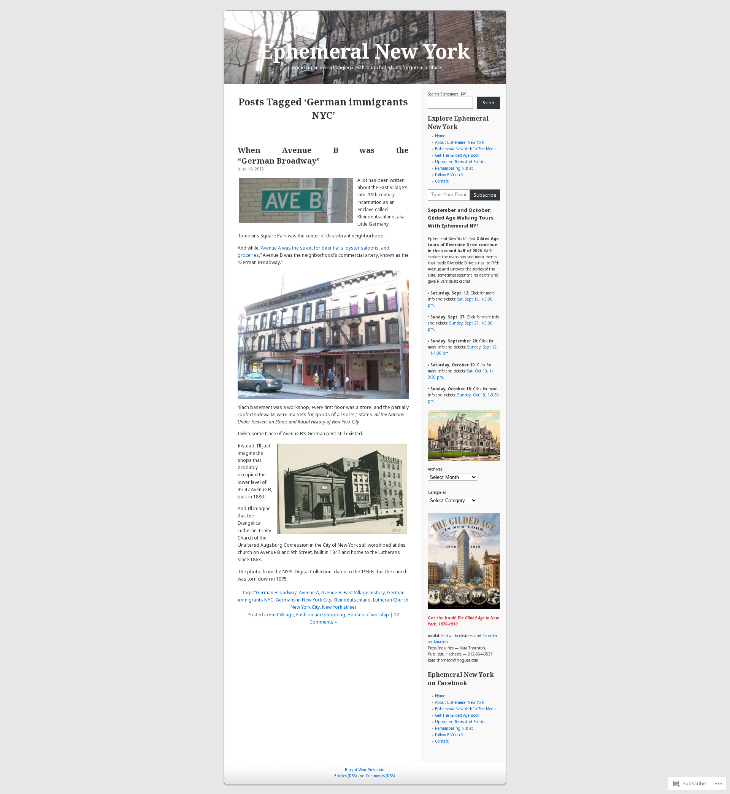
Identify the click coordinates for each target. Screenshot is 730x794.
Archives (435, 469)
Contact (442, 181)
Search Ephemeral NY (447, 94)
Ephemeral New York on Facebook (461, 678)
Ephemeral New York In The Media (466, 148)
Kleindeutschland (352, 600)
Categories (437, 492)
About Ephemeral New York (459, 142)
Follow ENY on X (449, 174)
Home (440, 135)
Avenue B (331, 592)
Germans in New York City (303, 600)
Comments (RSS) (380, 775)
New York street (339, 607)
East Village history (364, 592)
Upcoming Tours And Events (460, 161)
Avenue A (309, 592)
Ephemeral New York (365, 50)
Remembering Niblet (454, 168)
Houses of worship (368, 614)
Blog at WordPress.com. (365, 769)
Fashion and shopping (320, 614)
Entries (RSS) (345, 775)
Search (488, 102)
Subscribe (485, 194)
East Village (281, 614)
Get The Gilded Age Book (457, 155)
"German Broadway (275, 592)
